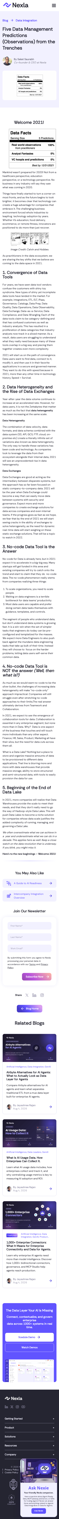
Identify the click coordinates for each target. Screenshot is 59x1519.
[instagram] (17, 1407)
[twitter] (12, 1407)
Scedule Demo (26, 1337)
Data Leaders (34, 1152)
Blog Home (32, 1008)
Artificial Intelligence (16, 1066)
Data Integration (26, 20)
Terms (32, 964)
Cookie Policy (11, 1472)
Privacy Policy (12, 1469)
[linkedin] (6, 1407)
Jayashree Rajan (26, 1105)
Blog (5, 20)
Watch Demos (29, 1347)
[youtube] (23, 1407)
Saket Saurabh (25, 59)
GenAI (48, 1066)
